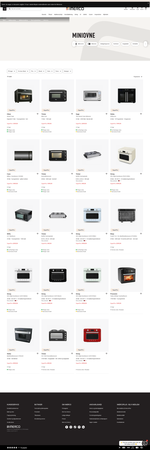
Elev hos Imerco (66, 412)
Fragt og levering (11, 415)
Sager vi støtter (93, 422)
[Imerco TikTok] (75, 427)
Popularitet (137, 76)
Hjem (4, 20)
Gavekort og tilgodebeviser (14, 419)
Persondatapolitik (94, 412)
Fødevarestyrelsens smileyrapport (98, 419)
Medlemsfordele (121, 412)
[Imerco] (29, 427)
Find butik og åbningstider (41, 408)
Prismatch (37, 412)
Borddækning (68, 14)
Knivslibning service (39, 419)
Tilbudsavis (37, 415)
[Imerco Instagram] (70, 427)
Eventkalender (120, 422)
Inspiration (98, 14)
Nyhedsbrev (120, 419)
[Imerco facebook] (66, 427)
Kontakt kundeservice (12, 408)
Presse (64, 419)
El (80, 14)
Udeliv (85, 14)
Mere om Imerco (66, 422)
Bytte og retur (10, 412)
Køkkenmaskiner (23, 20)
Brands (44, 14)
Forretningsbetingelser (95, 415)
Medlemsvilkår (121, 415)
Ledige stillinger (66, 415)
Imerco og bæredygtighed (96, 408)
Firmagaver (65, 408)
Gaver (91, 14)
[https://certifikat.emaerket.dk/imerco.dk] (141, 448)
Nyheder (105, 14)
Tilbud (50, 14)
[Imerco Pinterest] (79, 427)
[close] (148, 3)
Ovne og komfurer (36, 20)
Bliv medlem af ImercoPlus (124, 408)
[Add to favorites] (38, 114)
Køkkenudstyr (58, 14)
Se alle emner (10, 422)
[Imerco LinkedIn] (83, 427)
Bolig (76, 14)
